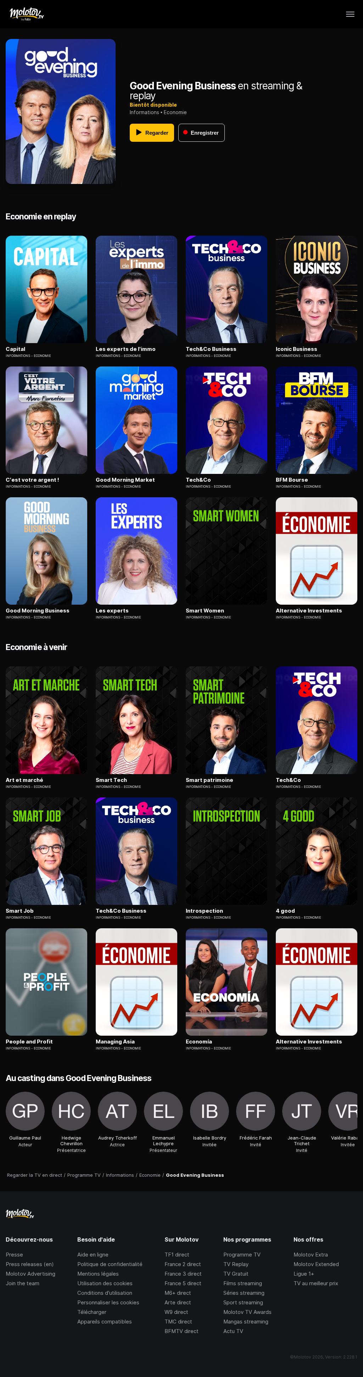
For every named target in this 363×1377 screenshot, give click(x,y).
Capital (15, 349)
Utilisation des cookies (105, 1283)
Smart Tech (111, 780)
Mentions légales (98, 1273)
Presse (14, 1254)
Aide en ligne (92, 1254)
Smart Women (205, 611)
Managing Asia (115, 1042)
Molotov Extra (311, 1254)
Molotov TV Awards (247, 1312)
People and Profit (29, 1042)
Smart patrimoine (209, 780)
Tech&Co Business (211, 349)
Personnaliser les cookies (108, 1302)
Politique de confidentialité (110, 1264)
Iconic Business (296, 349)
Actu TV (233, 1331)
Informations (144, 112)
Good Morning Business (37, 611)
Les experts (112, 611)
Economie (175, 112)
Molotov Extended (316, 1264)
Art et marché (24, 780)
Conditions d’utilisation (104, 1292)
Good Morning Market (125, 480)
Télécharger (91, 1312)
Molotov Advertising (30, 1273)
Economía (199, 1042)
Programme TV (242, 1254)
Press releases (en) (30, 1264)
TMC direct (178, 1321)
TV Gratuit (235, 1273)
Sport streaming (243, 1302)
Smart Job (20, 911)
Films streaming (242, 1283)
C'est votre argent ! (32, 480)
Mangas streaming (245, 1321)
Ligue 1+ (304, 1273)
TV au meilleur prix (316, 1283)
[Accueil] (26, 14)
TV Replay (235, 1264)
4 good (285, 911)
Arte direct (177, 1302)
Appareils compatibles (104, 1321)
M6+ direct (177, 1292)
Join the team (22, 1283)
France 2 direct (182, 1264)
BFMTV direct (181, 1331)
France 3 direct (183, 1273)
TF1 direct (176, 1254)
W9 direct (176, 1312)
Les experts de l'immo (126, 349)
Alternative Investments (309, 611)
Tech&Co (198, 480)
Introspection (204, 911)
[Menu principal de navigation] (350, 14)
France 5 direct (182, 1283)
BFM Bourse (292, 480)
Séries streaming (243, 1292)
